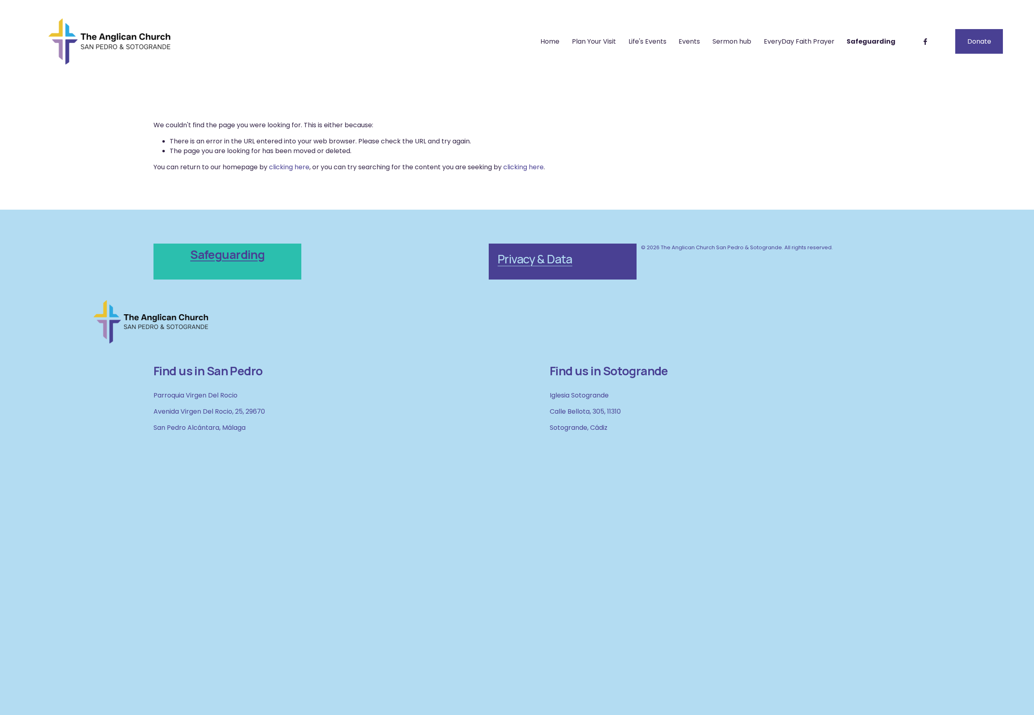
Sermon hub (731, 41)
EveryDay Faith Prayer (799, 41)
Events (689, 41)
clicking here (289, 167)
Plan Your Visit (594, 41)
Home (549, 41)
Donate (979, 41)
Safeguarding (871, 41)
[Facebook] (925, 42)
